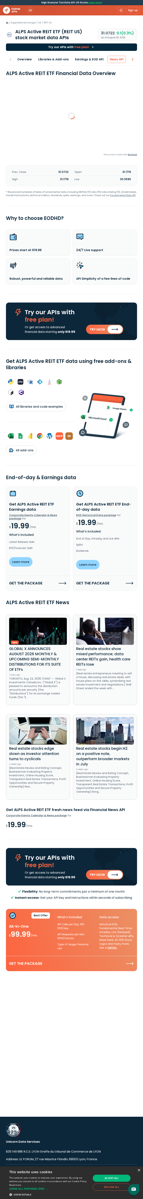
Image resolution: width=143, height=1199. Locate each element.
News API (116, 59)
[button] (49, 1188)
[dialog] (71, 1182)
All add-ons (24, 450)
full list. (112, 948)
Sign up (133, 10)
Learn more (95, 2)
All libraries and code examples (39, 406)
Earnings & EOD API (89, 59)
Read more (15, 1185)
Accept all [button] (112, 1178)
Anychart (132, 154)
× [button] (138, 1170)
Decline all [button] (111, 1187)
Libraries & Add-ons (53, 59)
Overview (24, 59)
